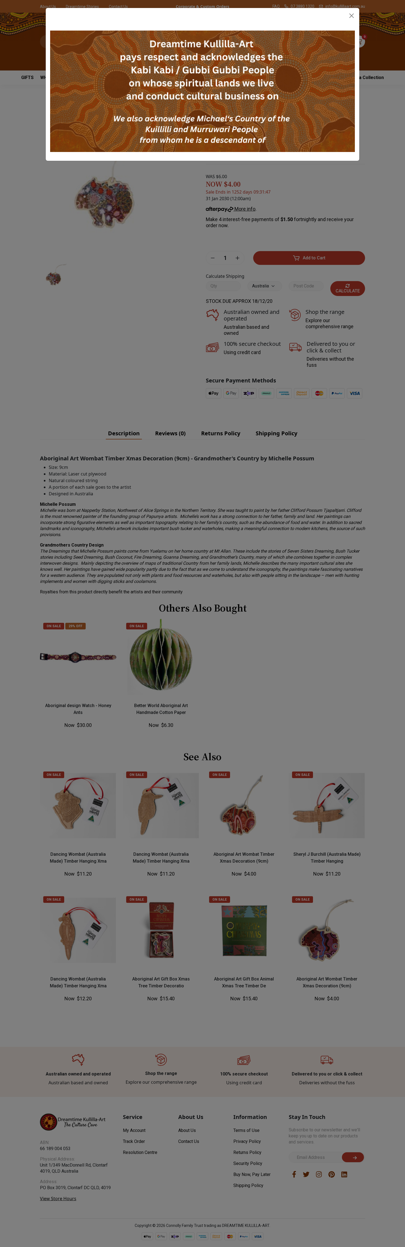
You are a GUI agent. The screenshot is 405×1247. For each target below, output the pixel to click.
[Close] (351, 15)
